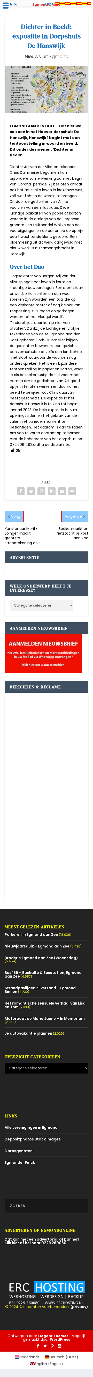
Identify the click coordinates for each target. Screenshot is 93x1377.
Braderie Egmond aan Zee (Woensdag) (41, 957)
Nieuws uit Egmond (46, 56)
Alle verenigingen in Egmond (31, 1127)
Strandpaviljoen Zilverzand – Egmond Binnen (40, 989)
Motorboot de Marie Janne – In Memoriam (45, 1018)
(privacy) (79, 1306)
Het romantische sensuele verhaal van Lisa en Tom (45, 1005)
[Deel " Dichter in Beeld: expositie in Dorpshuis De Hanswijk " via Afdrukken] (72, 491)
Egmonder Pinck (20, 1162)
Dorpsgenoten (19, 1150)
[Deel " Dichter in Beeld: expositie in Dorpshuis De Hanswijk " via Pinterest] (41, 491)
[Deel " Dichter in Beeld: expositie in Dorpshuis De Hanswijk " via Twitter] (31, 491)
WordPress (60, 1339)
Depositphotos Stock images (33, 1139)
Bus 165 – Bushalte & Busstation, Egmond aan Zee (43, 974)
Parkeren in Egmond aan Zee (31, 934)
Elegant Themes (53, 1335)
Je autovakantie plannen (28, 1033)
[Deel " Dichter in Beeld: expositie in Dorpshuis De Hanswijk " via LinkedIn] (52, 491)
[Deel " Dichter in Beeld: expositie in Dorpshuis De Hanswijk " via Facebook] (21, 491)
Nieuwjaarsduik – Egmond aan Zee (37, 946)
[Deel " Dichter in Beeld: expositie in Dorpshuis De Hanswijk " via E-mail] (62, 491)
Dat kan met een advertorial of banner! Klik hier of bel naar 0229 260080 (42, 1241)
